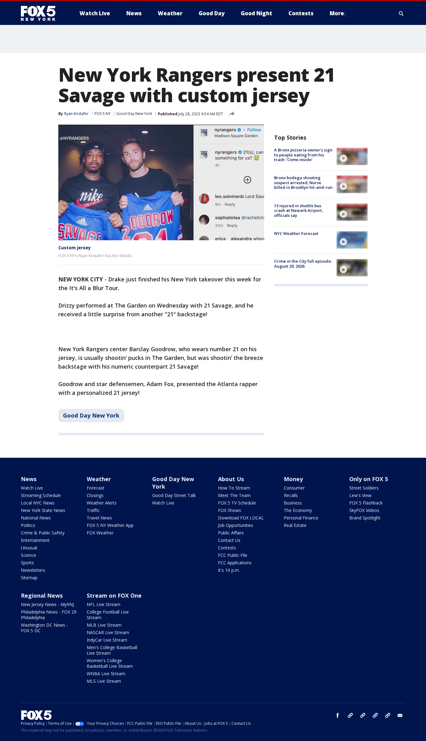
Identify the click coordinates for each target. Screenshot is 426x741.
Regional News (42, 595)
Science (28, 555)
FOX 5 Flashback (366, 503)
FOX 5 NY (102, 113)
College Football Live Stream (108, 614)
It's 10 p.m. (229, 570)
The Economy (298, 510)
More (337, 13)
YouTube (375, 715)
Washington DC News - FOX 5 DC (44, 627)
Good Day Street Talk (174, 495)
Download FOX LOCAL (241, 518)
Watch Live (32, 488)
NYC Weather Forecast (296, 233)
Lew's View (360, 495)
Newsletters (33, 570)
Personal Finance (301, 518)
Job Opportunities (235, 525)
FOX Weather (100, 533)
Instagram (350, 715)
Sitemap (29, 578)
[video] (352, 156)
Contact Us (229, 540)
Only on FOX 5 (368, 479)
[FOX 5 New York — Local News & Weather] (41, 13)
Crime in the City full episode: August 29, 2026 (303, 263)
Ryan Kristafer (76, 113)
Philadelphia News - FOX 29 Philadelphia (48, 614)
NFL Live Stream (103, 604)
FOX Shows (229, 510)
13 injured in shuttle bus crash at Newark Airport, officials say (298, 210)
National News (36, 518)
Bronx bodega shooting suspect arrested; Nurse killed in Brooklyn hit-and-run (303, 182)
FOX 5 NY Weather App (110, 525)
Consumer (294, 488)
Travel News (99, 518)
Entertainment (35, 540)
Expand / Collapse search (401, 13)
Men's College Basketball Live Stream (112, 650)
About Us (231, 479)
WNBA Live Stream (106, 673)
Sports (27, 563)
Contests (227, 548)
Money (293, 479)
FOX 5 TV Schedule (237, 503)
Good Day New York (134, 113)
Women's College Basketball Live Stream (110, 663)
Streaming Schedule (41, 495)
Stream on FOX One (114, 595)
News (28, 479)
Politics (28, 525)
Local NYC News (38, 503)
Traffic (93, 510)
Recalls (291, 495)
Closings (95, 495)
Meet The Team (234, 495)
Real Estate (295, 525)
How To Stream (234, 488)
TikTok (363, 715)
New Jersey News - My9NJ (47, 604)
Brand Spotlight (364, 518)
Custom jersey (74, 248)
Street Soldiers (364, 488)
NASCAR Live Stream (108, 632)
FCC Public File (232, 555)
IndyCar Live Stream (107, 640)
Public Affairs (231, 533)
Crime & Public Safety (43, 533)
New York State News (43, 510)
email (400, 715)
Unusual (29, 548)
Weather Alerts (102, 503)
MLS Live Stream (104, 681)
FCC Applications (235, 563)
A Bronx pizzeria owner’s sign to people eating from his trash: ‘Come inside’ (303, 154)
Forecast (95, 488)
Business (293, 503)
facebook (338, 715)
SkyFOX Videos (364, 510)
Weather (99, 479)
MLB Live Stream (104, 625)
